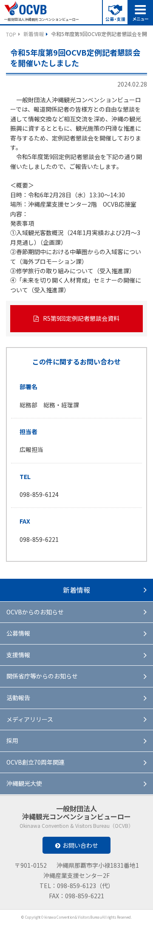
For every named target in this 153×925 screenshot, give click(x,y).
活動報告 (18, 697)
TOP (11, 34)
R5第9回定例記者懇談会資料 (81, 318)
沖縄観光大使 (24, 783)
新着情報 (33, 33)
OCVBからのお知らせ (35, 612)
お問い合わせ (80, 845)
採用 (12, 740)
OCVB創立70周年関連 (35, 762)
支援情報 (18, 654)
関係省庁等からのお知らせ (42, 676)
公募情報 (18, 633)
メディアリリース (29, 719)
